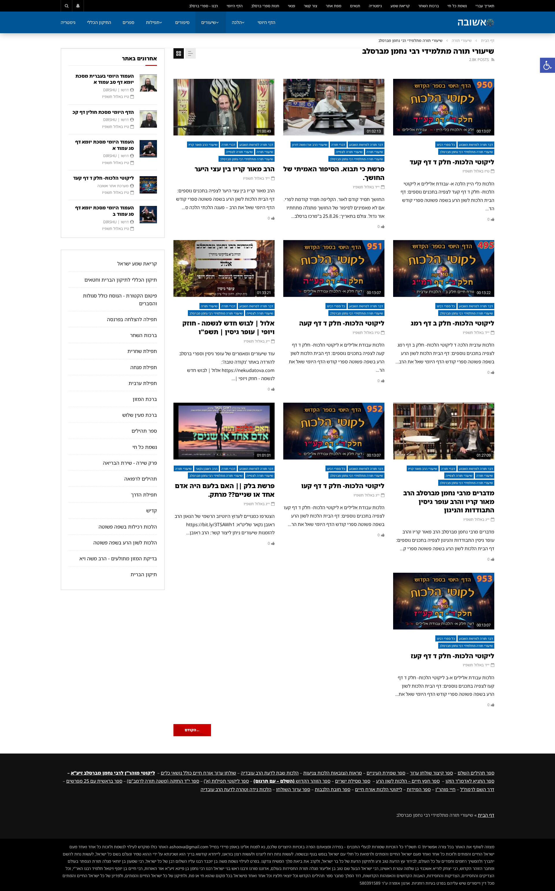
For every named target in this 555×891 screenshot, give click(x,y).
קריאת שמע (400, 5)
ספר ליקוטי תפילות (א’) (226, 781)
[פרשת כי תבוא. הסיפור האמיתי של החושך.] (333, 107)
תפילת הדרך (144, 494)
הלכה (237, 22)
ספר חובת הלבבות (332, 789)
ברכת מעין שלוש (139, 415)
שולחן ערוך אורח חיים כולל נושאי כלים (198, 773)
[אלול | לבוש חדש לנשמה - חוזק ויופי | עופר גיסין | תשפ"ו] (224, 268)
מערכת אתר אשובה (113, 185)
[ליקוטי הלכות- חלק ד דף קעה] (333, 268)
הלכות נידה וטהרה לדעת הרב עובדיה (236, 789)
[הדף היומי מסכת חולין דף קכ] (148, 119)
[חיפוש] (66, 6)
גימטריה (375, 5)
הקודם (192, 729)
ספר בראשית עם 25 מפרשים (94, 781)
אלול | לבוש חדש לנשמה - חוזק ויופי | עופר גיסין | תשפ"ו (228, 327)
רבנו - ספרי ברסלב (203, 5)
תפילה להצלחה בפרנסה (132, 319)
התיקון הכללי (99, 22)
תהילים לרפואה (140, 478)
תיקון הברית (144, 574)
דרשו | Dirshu (116, 89)
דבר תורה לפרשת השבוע (476, 144)
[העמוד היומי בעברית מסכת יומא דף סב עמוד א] (148, 83)
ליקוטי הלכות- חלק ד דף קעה (341, 323)
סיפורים (182, 22)
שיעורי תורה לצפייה (349, 152)
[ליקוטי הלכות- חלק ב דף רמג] (443, 268)
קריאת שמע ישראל (137, 263)
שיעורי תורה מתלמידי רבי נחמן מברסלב (466, 152)
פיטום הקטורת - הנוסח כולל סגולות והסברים (120, 299)
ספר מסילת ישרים (352, 781)
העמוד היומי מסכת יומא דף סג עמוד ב (104, 210)
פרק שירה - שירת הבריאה (130, 463)
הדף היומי (235, 5)
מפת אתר (333, 5)
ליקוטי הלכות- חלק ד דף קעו (342, 485)
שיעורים (208, 22)
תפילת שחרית (142, 351)
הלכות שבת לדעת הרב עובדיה (270, 773)
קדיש (151, 510)
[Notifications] (78, 6)
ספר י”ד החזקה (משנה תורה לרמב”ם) (163, 781)
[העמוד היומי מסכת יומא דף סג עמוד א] (148, 148)
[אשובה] (475, 22)
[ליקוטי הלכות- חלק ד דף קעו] (333, 431)
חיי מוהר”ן (445, 789)
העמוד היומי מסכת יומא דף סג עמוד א (104, 145)
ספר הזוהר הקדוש (292, 781)
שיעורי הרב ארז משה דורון (309, 144)
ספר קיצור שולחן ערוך (431, 773)
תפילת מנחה (143, 367)
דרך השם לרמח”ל (477, 789)
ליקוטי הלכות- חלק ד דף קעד (452, 162)
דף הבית (487, 40)
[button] (547, 65)
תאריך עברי (485, 5)
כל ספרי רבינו (446, 144)
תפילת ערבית (143, 383)
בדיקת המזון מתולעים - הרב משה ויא (118, 558)
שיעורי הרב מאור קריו (202, 144)
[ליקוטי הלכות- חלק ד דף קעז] (443, 601)
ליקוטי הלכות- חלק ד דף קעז (452, 656)
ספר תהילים (144, 430)
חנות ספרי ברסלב (265, 5)
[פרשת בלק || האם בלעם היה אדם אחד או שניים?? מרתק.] (224, 431)
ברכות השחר (428, 5)
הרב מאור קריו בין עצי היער (235, 169)
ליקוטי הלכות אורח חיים (378, 789)
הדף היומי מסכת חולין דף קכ (103, 112)
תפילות (152, 22)
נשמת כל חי (457, 5)
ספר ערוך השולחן (293, 789)
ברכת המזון (145, 399)
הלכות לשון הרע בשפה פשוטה (125, 542)
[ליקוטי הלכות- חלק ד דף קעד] (443, 107)
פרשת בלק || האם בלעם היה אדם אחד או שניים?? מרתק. (225, 489)
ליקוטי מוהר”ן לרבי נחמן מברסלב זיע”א (113, 773)
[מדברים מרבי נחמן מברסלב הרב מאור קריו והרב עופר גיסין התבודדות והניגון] (443, 431)
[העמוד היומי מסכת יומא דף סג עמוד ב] (148, 214)
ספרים (128, 22)
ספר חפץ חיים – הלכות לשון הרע (408, 781)
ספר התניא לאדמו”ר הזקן (469, 781)
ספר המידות (419, 789)
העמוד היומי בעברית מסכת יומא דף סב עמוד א (104, 79)
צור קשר (310, 5)
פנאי (291, 5)
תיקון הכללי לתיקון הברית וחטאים (120, 279)
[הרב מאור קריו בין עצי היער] (224, 107)
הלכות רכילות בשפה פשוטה (128, 526)
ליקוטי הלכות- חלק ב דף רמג (452, 323)
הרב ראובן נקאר (206, 468)
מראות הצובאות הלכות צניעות (332, 773)
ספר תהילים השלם (476, 773)
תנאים (355, 5)
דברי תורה (338, 144)
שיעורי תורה (461, 40)
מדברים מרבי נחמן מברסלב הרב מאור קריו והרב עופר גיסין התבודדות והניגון (448, 501)
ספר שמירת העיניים (386, 773)
